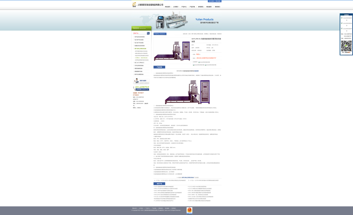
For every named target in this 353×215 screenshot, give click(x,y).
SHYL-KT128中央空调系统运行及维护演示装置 (166, 188)
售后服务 (167, 208)
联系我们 (174, 208)
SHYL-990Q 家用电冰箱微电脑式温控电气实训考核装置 (168, 192)
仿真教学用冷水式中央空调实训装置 (197, 198)
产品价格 (154, 208)
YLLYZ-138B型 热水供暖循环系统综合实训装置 (200, 188)
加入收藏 (211, 1)
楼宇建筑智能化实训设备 (141, 51)
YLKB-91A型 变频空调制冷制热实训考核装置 (199, 200)
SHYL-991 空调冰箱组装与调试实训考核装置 (199, 190)
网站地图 (218, 1)
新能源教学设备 (138, 71)
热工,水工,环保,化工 (139, 62)
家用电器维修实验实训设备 (142, 60)
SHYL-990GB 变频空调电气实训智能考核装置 (199, 192)
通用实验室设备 (138, 68)
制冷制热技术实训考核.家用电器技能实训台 (165, 198)
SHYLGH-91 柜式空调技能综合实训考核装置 (165, 194)
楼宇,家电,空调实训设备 (197, 33)
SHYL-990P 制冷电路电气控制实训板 (163, 190)
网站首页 (134, 208)
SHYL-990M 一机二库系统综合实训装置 (198, 194)
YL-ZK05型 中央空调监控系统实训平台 (163, 200)
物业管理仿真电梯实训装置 (142, 55)
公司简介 (141, 208)
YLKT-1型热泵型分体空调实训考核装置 (163, 186)
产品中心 (147, 208)
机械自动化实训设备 (140, 45)
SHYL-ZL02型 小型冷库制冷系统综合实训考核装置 (200, 196)
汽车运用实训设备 (139, 65)
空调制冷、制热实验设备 (210, 33)
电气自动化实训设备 (140, 37)
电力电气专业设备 (139, 39)
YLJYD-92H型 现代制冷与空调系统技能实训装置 (207, 180)
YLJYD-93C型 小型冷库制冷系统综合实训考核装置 (173, 180)
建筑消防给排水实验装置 (141, 53)
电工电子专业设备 (139, 42)
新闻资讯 (160, 208)
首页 (189, 33)
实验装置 (196, 71)
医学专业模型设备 (139, 74)
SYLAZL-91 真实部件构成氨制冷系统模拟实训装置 (166, 196)
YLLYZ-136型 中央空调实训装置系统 (197, 186)
